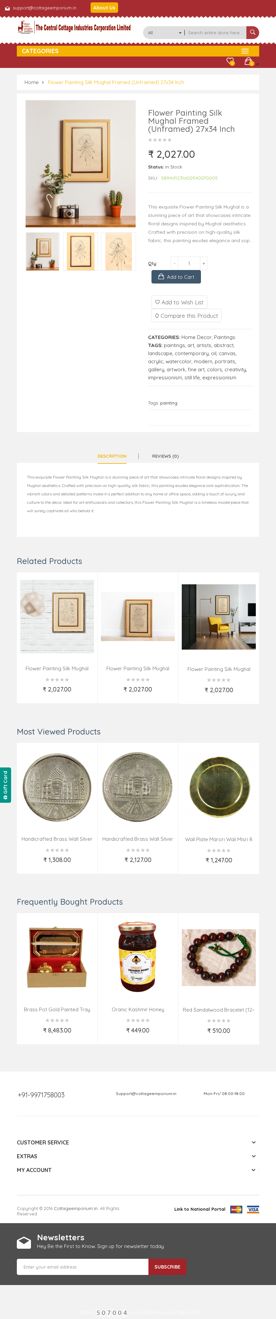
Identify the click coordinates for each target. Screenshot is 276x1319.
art (190, 345)
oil (213, 353)
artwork (176, 369)
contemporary (192, 353)
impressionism (165, 377)
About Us (104, 7)
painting (168, 403)
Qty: (152, 263)
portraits (225, 361)
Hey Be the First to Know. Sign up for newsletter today (100, 1246)
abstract (224, 345)
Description (112, 456)
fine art (196, 369)
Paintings (224, 337)
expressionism (219, 377)
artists (204, 345)
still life (192, 377)
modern (203, 361)
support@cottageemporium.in (44, 7)
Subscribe (167, 1267)
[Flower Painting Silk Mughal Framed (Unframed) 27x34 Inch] (42, 251)
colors (214, 369)
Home (32, 82)
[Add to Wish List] (27, 693)
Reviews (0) (165, 456)
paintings (174, 345)
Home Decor (196, 337)
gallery (156, 369)
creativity (235, 369)
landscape (160, 353)
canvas (227, 353)
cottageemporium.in (76, 1208)
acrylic (155, 361)
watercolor (179, 361)
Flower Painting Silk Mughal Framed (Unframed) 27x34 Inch (116, 82)
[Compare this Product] (87, 693)
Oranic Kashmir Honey (138, 1009)
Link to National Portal (200, 1209)
